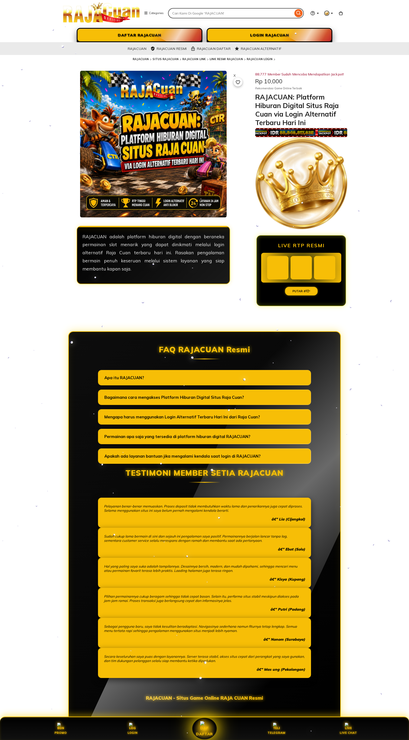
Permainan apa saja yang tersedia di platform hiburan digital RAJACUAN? (177, 436)
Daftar (204, 733)
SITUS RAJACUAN (166, 59)
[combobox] (230, 13)
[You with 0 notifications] (329, 13)
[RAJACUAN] (101, 21)
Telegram (276, 732)
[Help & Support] (315, 13)
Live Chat (348, 732)
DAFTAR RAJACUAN (139, 35)
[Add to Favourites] (237, 82)
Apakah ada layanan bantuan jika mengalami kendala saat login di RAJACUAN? (182, 456)
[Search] (298, 13)
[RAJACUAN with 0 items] (341, 13)
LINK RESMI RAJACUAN (226, 59)
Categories (156, 13)
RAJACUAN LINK (194, 59)
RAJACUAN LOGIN (259, 59)
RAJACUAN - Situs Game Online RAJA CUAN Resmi (204, 698)
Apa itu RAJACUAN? (124, 377)
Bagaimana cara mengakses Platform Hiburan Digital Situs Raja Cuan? (174, 397)
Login (133, 732)
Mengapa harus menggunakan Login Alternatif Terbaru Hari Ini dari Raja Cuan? (182, 416)
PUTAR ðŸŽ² (301, 291)
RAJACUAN (141, 59)
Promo (61, 732)
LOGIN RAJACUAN (269, 35)
